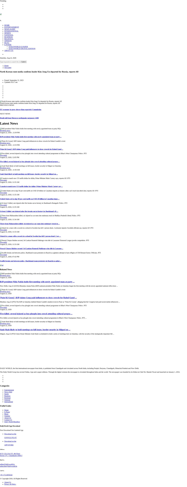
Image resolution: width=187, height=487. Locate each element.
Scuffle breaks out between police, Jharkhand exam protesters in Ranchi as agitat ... (30, 261)
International (8, 402)
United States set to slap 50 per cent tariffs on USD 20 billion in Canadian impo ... (29, 199)
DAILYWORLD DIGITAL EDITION (22, 49)
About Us (7, 418)
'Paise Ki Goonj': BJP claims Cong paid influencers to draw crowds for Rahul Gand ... (31, 149)
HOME (7, 25)
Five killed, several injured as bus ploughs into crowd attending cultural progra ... (30, 162)
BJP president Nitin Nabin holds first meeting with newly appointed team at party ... (30, 137)
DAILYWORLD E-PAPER (18, 47)
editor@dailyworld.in (7, 464)
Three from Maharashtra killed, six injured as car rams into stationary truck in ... (30, 224)
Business (7, 396)
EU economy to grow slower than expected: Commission (20, 109)
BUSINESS (8, 37)
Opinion (7, 416)
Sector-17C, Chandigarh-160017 (11, 456)
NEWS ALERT (9, 29)
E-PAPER (7, 45)
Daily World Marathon (12, 422)
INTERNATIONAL (11, 31)
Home (6, 66)
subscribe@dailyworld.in (8, 466)
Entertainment (9, 390)
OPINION (8, 41)
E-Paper (7, 412)
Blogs (6, 414)
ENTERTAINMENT (11, 27)
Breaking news (5, 131)
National (7, 400)
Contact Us (8, 420)
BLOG (6, 43)
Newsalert (7, 68)
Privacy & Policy (10, 484)
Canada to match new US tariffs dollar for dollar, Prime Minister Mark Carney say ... (31, 186)
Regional (7, 398)
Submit (23, 62)
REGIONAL (8, 39)
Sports (6, 394)
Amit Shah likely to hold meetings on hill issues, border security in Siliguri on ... (29, 174)
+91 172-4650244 (6, 475)
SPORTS (7, 33)
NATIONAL (8, 35)
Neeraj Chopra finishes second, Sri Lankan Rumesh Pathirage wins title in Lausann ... (31, 248)
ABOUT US (8, 50)
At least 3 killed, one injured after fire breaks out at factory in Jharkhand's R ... (29, 211)
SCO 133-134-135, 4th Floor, (10, 454)
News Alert (8, 392)
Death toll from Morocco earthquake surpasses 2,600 (19, 118)
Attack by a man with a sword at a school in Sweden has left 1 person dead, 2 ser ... (30, 236)
